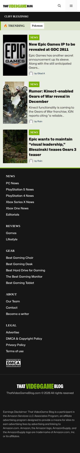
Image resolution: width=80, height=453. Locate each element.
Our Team (13, 301)
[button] (59, 6)
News (34, 37)
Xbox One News (17, 208)
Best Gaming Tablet (20, 283)
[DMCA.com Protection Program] (13, 366)
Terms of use (15, 351)
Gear (10, 250)
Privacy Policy (15, 345)
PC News (12, 183)
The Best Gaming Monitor (24, 276)
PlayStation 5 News (20, 189)
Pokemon (37, 25)
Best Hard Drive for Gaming (25, 270)
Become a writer (17, 314)
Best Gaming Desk (19, 264)
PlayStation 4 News (20, 196)
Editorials (12, 214)
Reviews (13, 226)
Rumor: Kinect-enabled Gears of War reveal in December (51, 96)
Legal (11, 325)
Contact (11, 307)
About (11, 294)
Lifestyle (11, 239)
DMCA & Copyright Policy (24, 338)
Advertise (12, 332)
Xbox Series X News (20, 202)
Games (11, 233)
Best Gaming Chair (19, 258)
